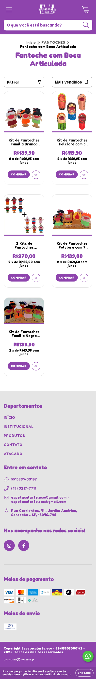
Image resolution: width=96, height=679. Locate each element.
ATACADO (13, 454)
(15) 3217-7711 (23, 488)
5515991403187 (24, 479)
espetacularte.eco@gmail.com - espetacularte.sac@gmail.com (40, 499)
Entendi (84, 672)
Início (31, 42)
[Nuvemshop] (19, 660)
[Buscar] (86, 25)
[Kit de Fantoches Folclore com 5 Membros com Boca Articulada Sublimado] (84, 174)
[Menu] (9, 10)
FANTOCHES (53, 42)
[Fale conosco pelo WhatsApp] (88, 656)
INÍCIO (9, 417)
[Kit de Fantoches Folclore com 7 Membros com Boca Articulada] (84, 278)
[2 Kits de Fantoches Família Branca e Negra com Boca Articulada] (36, 278)
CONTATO (13, 445)
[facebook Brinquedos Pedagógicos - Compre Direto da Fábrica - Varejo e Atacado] (23, 545)
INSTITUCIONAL (18, 426)
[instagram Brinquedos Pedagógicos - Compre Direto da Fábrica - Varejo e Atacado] (9, 545)
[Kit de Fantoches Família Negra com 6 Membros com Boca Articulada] (36, 366)
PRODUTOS (14, 436)
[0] (86, 11)
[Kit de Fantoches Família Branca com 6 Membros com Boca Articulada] (36, 174)
